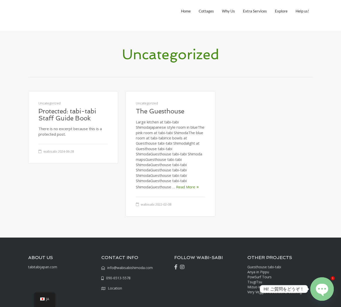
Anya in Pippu (258, 272)
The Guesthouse (160, 111)
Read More (185, 186)
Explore (281, 11)
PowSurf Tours (259, 277)
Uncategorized (49, 103)
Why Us (228, 11)
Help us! (302, 11)
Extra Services (255, 11)
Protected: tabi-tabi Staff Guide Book (67, 115)
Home (186, 11)
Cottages (206, 11)
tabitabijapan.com (42, 267)
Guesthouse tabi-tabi (264, 267)
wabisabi (50, 151)
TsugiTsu (254, 282)
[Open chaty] (322, 289)
